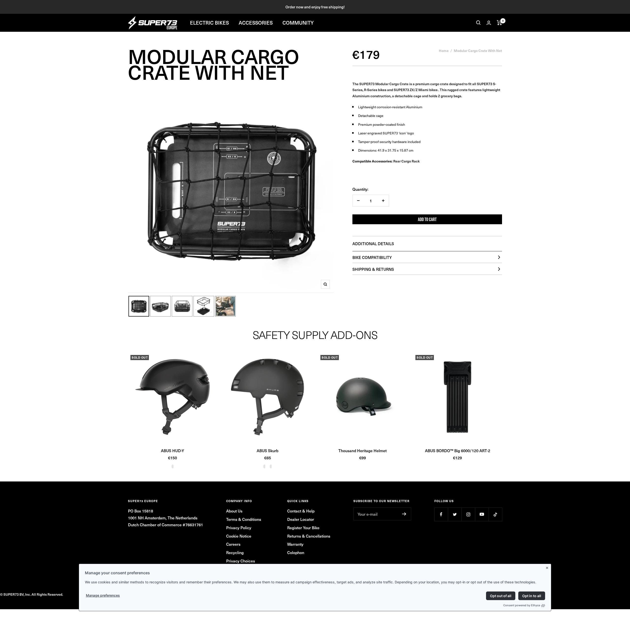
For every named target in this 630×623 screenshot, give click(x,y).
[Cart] (499, 22)
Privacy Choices (240, 560)
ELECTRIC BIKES (209, 22)
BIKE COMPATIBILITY (372, 257)
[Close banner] (548, 567)
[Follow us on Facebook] (441, 514)
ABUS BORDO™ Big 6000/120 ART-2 (457, 450)
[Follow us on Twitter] (454, 514)
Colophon (295, 552)
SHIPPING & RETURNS (373, 269)
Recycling (235, 552)
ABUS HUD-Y (172, 450)
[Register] (404, 514)
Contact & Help (301, 510)
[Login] (489, 23)
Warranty (295, 544)
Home (444, 50)
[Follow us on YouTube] (481, 514)
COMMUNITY (298, 22)
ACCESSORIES (256, 22)
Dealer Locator (300, 519)
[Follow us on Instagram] (468, 514)
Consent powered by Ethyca (521, 605)
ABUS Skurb (267, 450)
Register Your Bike (303, 527)
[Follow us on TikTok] (495, 514)
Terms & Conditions (243, 519)
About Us (234, 510)
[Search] (478, 22)
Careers (233, 544)
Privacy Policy (238, 527)
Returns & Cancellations (308, 536)
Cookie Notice (238, 536)
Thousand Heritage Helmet (362, 450)
